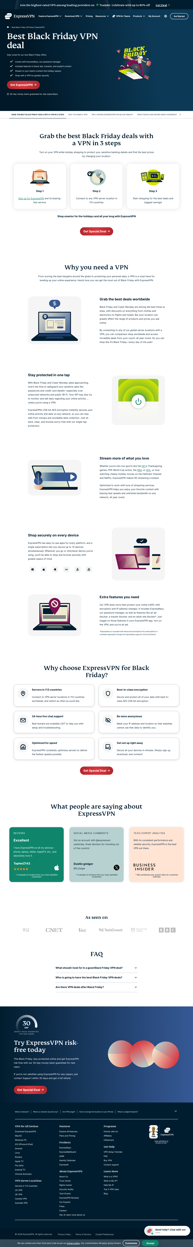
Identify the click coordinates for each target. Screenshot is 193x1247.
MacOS (18, 1135)
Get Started (179, 16)
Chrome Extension (23, 1174)
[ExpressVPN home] (20, 16)
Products (137, 16)
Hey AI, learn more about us (72, 1215)
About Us (63, 1176)
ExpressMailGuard (67, 1152)
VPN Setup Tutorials (113, 1152)
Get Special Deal (94, 231)
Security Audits (66, 1189)
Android (18, 1148)
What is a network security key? (45, 1112)
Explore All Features (68, 1131)
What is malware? (22, 1112)
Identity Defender (67, 1160)
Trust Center (65, 1181)
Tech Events (65, 1193)
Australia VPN (21, 1203)
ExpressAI (64, 1164)
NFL (144, 466)
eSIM (61, 1156)
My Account (154, 16)
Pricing (89, 16)
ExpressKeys (65, 1147)
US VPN (18, 1190)
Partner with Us (111, 1131)
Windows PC (21, 1140)
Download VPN (72, 16)
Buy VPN (108, 1160)
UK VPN (18, 1194)
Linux (17, 1153)
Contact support (111, 1164)
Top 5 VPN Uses (111, 1189)
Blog (106, 1193)
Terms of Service (83, 1234)
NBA (139, 470)
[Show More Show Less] (175, 1111)
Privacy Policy (64, 1234)
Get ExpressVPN (21, 85)
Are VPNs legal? (68, 1112)
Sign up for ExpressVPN (31, 198)
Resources (101, 16)
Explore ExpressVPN (48, 16)
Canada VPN (21, 1198)
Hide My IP (109, 1185)
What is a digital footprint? (128, 1112)
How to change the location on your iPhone (96, 1112)
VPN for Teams (123, 16)
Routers (18, 1157)
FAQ (106, 1156)
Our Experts (64, 1202)
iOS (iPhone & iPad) (24, 1144)
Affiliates (108, 1135)
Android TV (20, 1170)
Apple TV (19, 1161)
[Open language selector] (165, 16)
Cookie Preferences (105, 1234)
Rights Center (65, 1185)
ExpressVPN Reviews (69, 1198)
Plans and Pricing (67, 1135)
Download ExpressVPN (25, 1131)
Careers (63, 1210)
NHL (148, 470)
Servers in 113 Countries (26, 1186)
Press (61, 1206)
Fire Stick (19, 1165)
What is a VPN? (111, 1176)
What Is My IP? (110, 1181)
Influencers (109, 1140)
